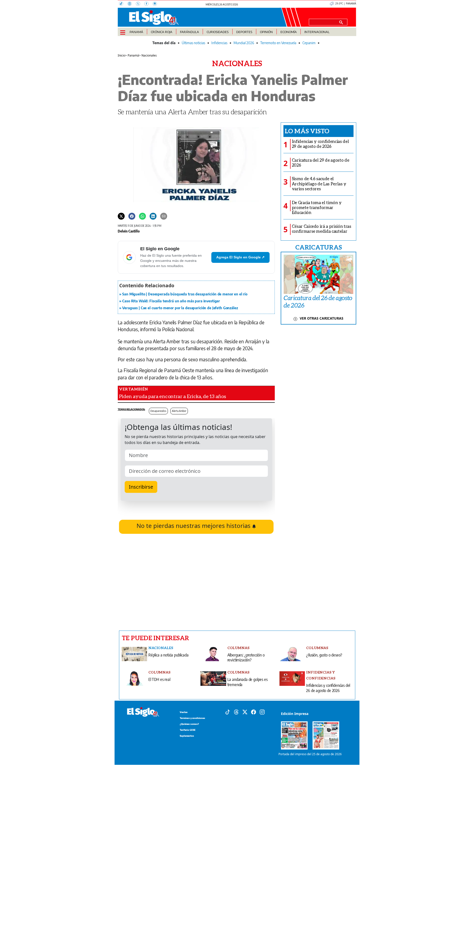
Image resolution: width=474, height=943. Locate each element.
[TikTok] (123, 4)
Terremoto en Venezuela (278, 43)
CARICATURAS (318, 247)
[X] (140, 4)
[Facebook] (148, 4)
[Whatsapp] (142, 216)
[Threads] (131, 4)
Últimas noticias (193, 43)
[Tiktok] (227, 711)
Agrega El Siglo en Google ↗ (240, 257)
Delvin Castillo (129, 231)
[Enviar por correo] (163, 216)
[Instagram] (156, 4)
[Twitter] (121, 216)
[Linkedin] (153, 216)
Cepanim (309, 43)
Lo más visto (307, 131)
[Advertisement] (196, 582)
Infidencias (219, 43)
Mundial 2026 (244, 43)
